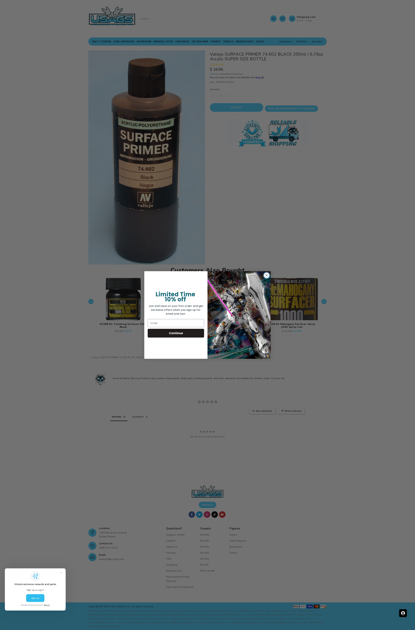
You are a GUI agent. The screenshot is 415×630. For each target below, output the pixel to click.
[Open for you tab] (403, 613)
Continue (176, 333)
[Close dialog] (266, 275)
